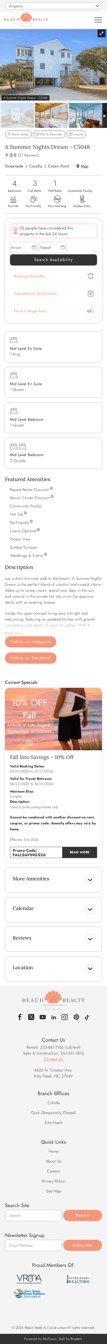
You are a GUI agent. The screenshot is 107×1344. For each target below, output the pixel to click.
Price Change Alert (30, 311)
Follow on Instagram (30, 642)
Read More (14, 633)
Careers (53, 1171)
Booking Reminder (29, 276)
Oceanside (14, 166)
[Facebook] (20, 1017)
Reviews (22, 938)
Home (54, 1151)
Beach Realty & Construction (53, 1003)
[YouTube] (43, 1017)
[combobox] (53, 5)
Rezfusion (50, 1338)
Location (23, 968)
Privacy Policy (53, 1181)
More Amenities (31, 879)
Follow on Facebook (31, 658)
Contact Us (53, 1059)
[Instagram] (64, 1017)
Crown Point (58, 166)
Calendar (23, 908)
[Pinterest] (76, 1017)
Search (83, 1215)
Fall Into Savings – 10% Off (42, 757)
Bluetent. (76, 1338)
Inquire (78, 134)
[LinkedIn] (53, 1016)
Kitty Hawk (53, 1123)
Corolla (35, 166)
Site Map (53, 1191)
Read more (80, 852)
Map (84, 166)
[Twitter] (31, 1017)
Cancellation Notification (35, 293)
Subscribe (83, 1245)
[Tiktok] (87, 1016)
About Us (53, 1161)
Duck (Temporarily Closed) (53, 1113)
